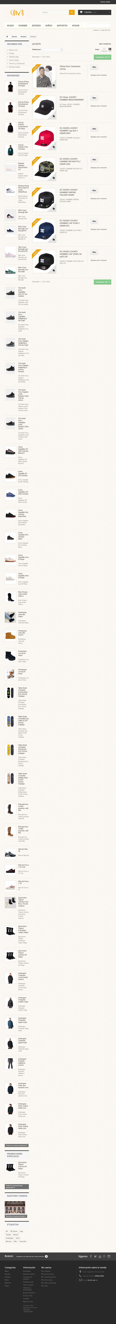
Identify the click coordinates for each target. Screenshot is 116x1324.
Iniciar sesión (105, 2)
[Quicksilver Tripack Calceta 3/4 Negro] (10, 955)
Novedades (13, 75)
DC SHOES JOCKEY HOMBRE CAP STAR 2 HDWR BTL (69, 223)
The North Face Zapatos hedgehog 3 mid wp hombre (23, 367)
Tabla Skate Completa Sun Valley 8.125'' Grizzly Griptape (23, 721)
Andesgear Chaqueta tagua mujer (22, 1020)
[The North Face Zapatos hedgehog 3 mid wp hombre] (10, 368)
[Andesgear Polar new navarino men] (10, 1088)
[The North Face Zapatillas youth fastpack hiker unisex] (10, 423)
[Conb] (21, 13)
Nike (15, 1241)
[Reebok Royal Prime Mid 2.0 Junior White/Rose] (10, 190)
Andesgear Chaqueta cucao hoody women (23, 976)
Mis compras (45, 1271)
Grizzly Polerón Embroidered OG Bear (23, 126)
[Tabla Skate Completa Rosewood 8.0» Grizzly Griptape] (10, 750)
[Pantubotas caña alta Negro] (10, 617)
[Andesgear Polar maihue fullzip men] (10, 1108)
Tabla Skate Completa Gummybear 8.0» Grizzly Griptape (23, 692)
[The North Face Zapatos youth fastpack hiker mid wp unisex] (10, 394)
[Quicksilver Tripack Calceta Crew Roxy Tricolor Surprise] (10, 902)
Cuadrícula (104, 51)
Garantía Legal (13, 57)
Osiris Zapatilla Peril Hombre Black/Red (23, 513)
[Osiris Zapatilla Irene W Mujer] (10, 560)
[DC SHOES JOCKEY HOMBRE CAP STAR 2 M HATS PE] (44, 261)
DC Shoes (14, 1231)
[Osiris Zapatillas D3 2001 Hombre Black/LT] (10, 452)
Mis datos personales (48, 1283)
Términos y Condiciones (16, 63)
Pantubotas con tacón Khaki (22, 672)
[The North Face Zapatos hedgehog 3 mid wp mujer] (10, 343)
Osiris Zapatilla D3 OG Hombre (22, 473)
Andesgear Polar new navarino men (23, 1085)
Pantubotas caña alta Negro (22, 614)
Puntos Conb (27, 1296)
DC (7, 1231)
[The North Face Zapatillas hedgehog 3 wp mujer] (10, 317)
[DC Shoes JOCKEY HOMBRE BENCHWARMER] (44, 107)
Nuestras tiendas (14, 67)
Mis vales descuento (48, 1277)
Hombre (22, 25)
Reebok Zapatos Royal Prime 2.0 (22, 166)
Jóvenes (36, 25)
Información (14, 44)
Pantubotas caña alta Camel (22, 633)
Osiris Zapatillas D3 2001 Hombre (23, 492)
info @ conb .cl (92, 1280)
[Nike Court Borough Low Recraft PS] (10, 231)
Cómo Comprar (13, 60)
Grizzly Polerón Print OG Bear (23, 147)
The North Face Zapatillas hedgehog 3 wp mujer (22, 316)
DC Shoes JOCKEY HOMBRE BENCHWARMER (72, 98)
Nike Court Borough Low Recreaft (23, 269)
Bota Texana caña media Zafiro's (22, 594)
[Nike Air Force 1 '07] (10, 886)
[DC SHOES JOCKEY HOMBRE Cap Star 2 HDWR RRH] (44, 138)
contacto (96, 30)
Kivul (18, 1238)
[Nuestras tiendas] (17, 1207)
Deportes (62, 25)
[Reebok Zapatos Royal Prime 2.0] (10, 168)
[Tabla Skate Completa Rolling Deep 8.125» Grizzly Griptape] (10, 778)
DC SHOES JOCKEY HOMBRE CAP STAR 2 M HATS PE (71, 254)
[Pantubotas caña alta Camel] (10, 635)
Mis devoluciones (47, 1274)
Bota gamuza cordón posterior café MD (23, 807)
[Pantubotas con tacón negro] (10, 656)
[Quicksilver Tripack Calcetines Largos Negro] (10, 931)
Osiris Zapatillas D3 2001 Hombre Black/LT (23, 450)
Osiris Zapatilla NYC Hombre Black (23, 536)
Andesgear (9, 1238)
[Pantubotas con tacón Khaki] (10, 674)
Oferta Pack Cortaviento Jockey (70, 67)
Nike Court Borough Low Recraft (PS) (23, 249)
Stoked (8, 1235)
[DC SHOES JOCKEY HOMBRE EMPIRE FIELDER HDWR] (44, 200)
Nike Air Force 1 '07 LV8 (23, 866)
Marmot (8, 1241)
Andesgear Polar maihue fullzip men (23, 1106)
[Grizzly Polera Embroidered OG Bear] (10, 86)
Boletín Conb (12, 50)
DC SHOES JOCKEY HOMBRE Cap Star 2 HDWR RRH (69, 130)
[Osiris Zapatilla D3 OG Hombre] (10, 476)
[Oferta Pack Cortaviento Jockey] (44, 76)
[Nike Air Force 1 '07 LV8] (10, 870)
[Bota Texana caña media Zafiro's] (10, 596)
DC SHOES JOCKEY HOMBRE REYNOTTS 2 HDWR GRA (70, 161)
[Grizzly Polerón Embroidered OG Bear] (10, 127)
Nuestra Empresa (29, 1293)
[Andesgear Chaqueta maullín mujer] (10, 1002)
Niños (48, 25)
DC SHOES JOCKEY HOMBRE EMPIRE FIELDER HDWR (69, 192)
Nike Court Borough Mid (23, 211)
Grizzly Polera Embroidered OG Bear (23, 84)
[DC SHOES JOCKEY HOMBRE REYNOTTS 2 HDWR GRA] (44, 169)
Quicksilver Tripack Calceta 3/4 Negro (22, 954)
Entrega (11, 53)
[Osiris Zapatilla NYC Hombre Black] (10, 537)
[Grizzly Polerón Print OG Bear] (10, 149)
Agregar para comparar (99, 75)
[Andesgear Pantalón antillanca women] (10, 1063)
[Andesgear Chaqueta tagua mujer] (10, 1023)
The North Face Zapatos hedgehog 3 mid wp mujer (23, 342)
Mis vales (44, 1286)
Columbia (22, 1241)
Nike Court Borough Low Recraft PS (23, 229)
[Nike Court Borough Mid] (10, 215)
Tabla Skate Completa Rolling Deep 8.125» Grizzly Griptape (23, 779)
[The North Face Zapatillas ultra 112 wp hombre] (10, 292)
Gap (21, 1231)
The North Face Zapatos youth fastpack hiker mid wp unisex (23, 395)
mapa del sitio (105, 30)
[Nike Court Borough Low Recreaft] (10, 272)
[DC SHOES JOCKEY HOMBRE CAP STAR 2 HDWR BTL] (44, 231)
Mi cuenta (46, 1267)
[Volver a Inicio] (7, 36)
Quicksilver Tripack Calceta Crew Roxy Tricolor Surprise (23, 902)
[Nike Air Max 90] (10, 854)
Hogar (75, 25)
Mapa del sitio (28, 1301)
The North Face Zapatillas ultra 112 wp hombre (22, 292)
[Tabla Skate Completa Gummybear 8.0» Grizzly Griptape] (10, 692)
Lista (110, 51)
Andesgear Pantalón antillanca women (22, 1062)
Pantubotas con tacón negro (22, 653)
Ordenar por (36, 49)
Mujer (10, 25)
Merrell (15, 1235)
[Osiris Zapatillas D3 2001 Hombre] (10, 494)
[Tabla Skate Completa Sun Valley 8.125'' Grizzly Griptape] (10, 721)
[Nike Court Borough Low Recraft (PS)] (10, 252)
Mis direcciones (46, 1280)
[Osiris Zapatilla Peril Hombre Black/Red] (10, 515)
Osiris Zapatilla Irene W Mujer (23, 557)
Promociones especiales (14, 1155)
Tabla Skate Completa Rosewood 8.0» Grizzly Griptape (22, 749)
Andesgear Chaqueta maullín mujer (23, 1000)
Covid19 (26, 1299)
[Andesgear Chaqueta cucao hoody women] (10, 978)
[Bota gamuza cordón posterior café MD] (10, 809)
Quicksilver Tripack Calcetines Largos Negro (23, 929)
